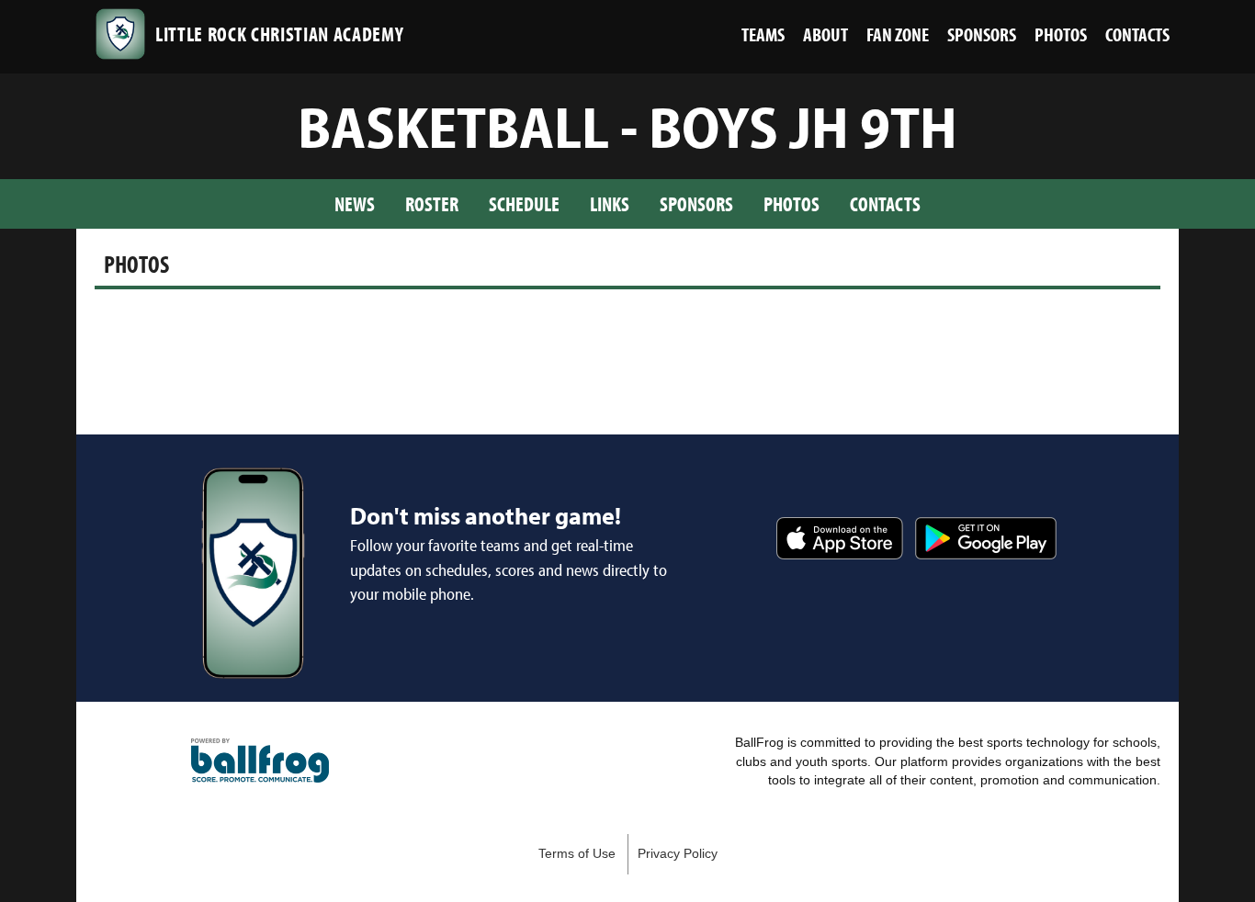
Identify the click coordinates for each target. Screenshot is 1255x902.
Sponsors (696, 203)
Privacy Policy (678, 854)
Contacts (885, 203)
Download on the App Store (839, 538)
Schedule (524, 203)
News (354, 203)
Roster (431, 203)
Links (609, 203)
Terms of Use (577, 854)
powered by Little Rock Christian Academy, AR (260, 761)
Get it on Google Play (986, 538)
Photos (791, 203)
